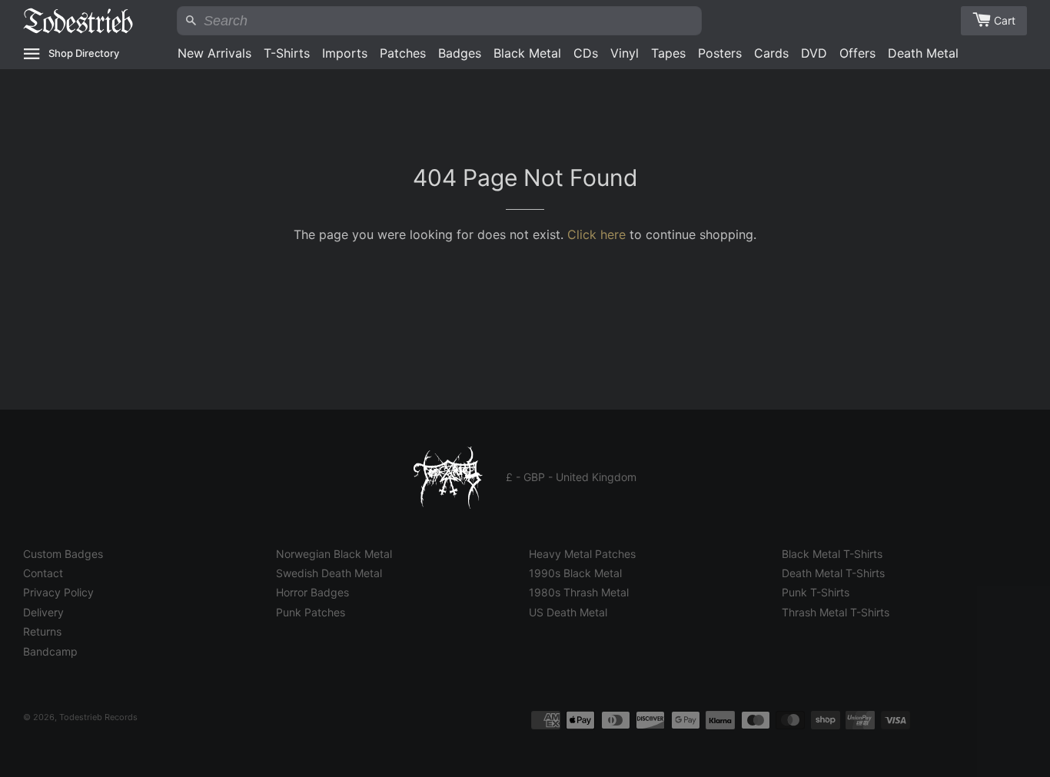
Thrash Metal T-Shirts (835, 612)
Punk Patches (310, 612)
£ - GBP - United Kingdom (571, 476)
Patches (403, 53)
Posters (720, 53)
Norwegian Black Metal (334, 553)
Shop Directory (83, 53)
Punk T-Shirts (815, 592)
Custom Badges (63, 553)
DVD (814, 53)
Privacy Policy (58, 592)
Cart (1004, 20)
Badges (459, 53)
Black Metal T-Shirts (832, 553)
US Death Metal (568, 612)
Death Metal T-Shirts (833, 572)
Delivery (43, 612)
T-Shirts (287, 53)
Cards (771, 53)
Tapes (668, 53)
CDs (585, 53)
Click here (596, 234)
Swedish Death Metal (329, 572)
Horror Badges (312, 592)
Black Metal (527, 53)
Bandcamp (50, 651)
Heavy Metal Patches (582, 553)
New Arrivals (214, 53)
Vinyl (624, 53)
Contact (43, 572)
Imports (344, 53)
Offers (857, 53)
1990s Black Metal (575, 572)
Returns (42, 631)
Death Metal (923, 53)
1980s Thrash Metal (579, 592)
